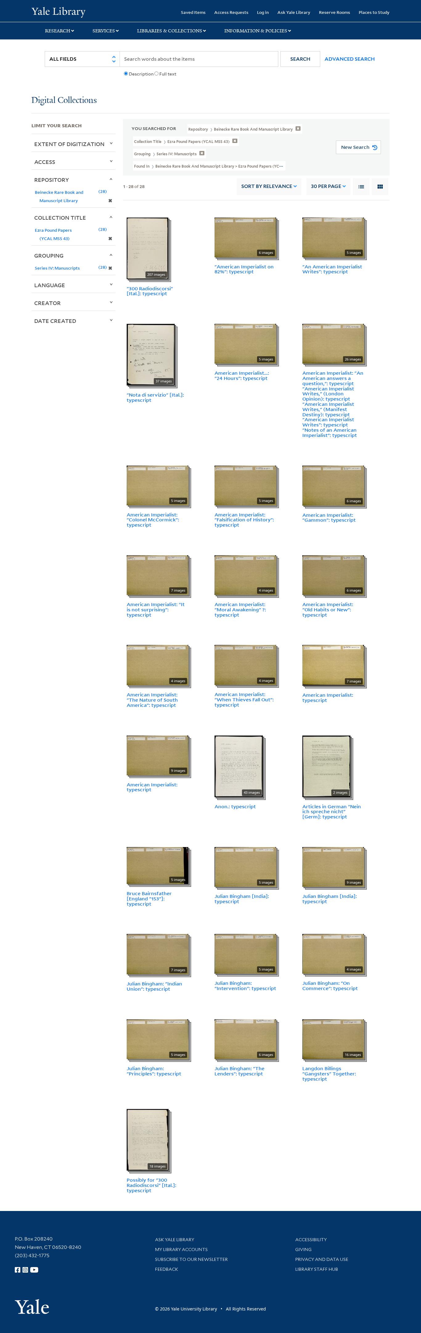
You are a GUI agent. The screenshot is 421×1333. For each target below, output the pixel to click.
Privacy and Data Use (321, 1259)
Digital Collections (64, 100)
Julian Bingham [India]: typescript (242, 898)
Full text (167, 73)
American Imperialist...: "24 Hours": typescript (242, 375)
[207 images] (147, 247)
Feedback (166, 1269)
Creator (47, 303)
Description (141, 73)
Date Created (55, 320)
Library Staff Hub (316, 1269)
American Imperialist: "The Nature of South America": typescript (152, 699)
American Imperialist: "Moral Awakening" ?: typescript (240, 609)
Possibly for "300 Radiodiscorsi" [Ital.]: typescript (151, 1185)
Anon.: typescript (235, 806)
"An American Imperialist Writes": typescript (332, 269)
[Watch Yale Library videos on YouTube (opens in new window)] (34, 1270)
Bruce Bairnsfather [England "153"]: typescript (149, 898)
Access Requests (231, 12)
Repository (51, 179)
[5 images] (333, 236)
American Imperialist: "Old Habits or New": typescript (327, 609)
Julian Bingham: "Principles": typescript (154, 1071)
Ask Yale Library (293, 12)
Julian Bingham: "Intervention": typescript (245, 985)
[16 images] (333, 1038)
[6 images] (245, 236)
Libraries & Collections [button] (169, 31)
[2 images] (326, 765)
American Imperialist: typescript (327, 697)
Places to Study (374, 12)
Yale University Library (58, 11)
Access (44, 161)
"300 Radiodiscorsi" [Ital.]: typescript (150, 291)
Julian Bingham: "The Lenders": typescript (239, 1071)
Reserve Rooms (334, 12)
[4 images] (245, 574)
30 (326, 186)
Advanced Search (350, 59)
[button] (300, 59)
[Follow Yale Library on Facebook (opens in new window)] (17, 1270)
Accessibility (311, 1239)
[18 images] (148, 1139)
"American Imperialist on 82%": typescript (244, 269)
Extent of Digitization (69, 144)
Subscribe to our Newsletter (191, 1259)
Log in (263, 12)
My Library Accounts (181, 1249)
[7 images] (157, 574)
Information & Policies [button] (255, 31)
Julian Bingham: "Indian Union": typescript (154, 986)
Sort (266, 186)
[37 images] (151, 354)
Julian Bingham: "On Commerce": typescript (330, 985)
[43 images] (239, 765)
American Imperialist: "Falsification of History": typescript (244, 520)
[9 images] (157, 754)
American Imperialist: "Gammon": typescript (329, 517)
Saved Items (193, 12)
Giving (303, 1249)
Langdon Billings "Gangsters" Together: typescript (329, 1073)
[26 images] (333, 343)
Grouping (48, 255)
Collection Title (60, 217)
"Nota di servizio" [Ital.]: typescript (155, 397)
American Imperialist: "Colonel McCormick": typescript (153, 520)
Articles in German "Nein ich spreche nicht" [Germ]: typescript (331, 811)
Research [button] (57, 31)
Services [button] (103, 31)
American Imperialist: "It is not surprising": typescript (156, 609)
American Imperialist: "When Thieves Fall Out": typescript (244, 699)
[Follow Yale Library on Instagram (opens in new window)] (25, 1270)
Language (49, 285)
